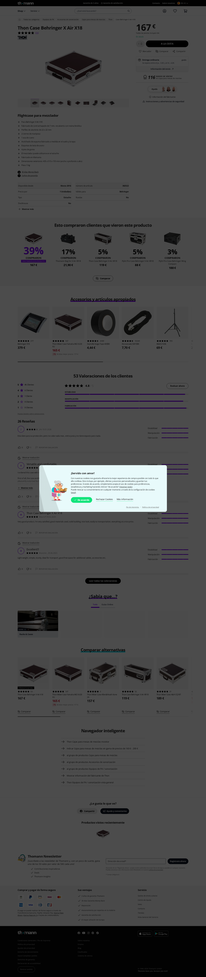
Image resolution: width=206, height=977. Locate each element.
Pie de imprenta (132, 507)
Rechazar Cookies (104, 499)
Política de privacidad (150, 507)
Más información (125, 499)
